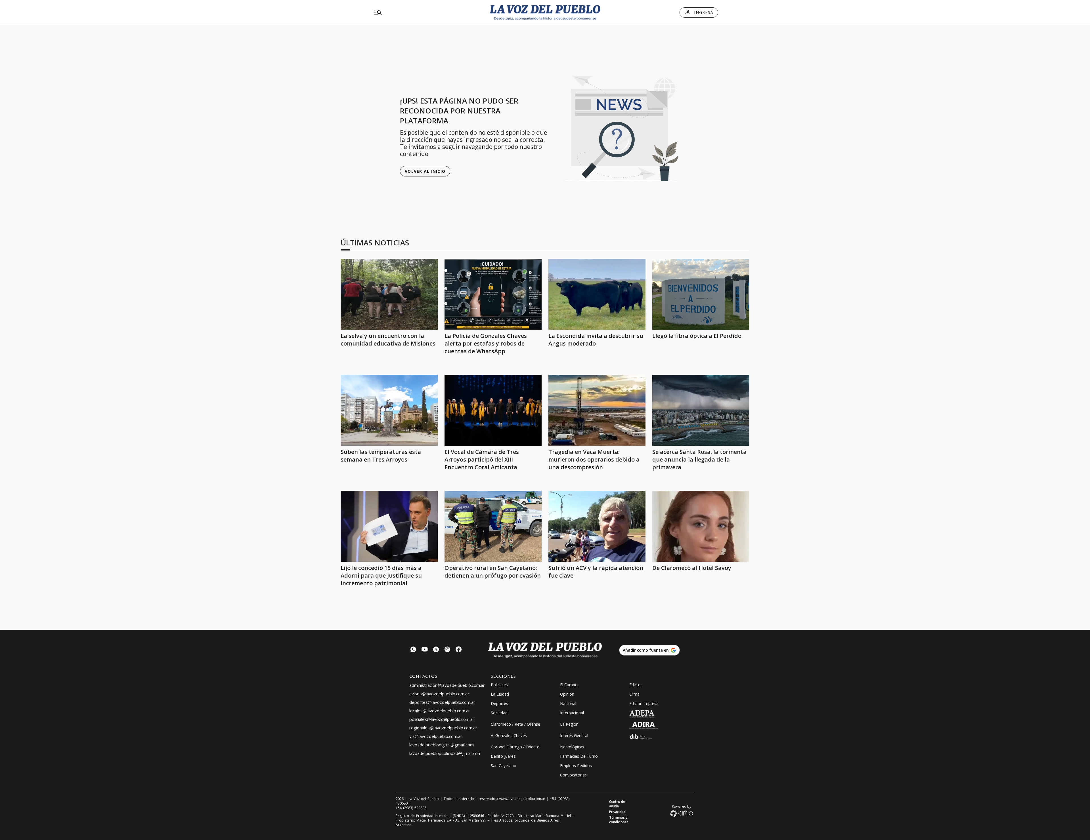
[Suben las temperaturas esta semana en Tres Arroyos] (389, 410)
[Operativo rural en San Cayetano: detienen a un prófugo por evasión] (493, 526)
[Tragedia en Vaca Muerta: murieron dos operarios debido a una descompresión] (596, 410)
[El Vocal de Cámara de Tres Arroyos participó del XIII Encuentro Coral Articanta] (493, 410)
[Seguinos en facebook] (459, 650)
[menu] (427, 12)
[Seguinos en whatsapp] (413, 650)
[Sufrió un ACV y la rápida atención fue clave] (596, 526)
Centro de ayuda (617, 804)
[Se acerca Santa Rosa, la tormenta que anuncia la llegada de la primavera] (700, 410)
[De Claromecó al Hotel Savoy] (700, 526)
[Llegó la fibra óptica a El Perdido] (700, 294)
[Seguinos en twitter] (436, 650)
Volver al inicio (425, 171)
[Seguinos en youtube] (425, 650)
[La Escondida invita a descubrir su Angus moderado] (596, 294)
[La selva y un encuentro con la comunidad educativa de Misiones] (389, 294)
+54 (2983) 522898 (411, 808)
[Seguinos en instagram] (447, 650)
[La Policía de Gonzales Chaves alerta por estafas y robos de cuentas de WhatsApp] (493, 294)
